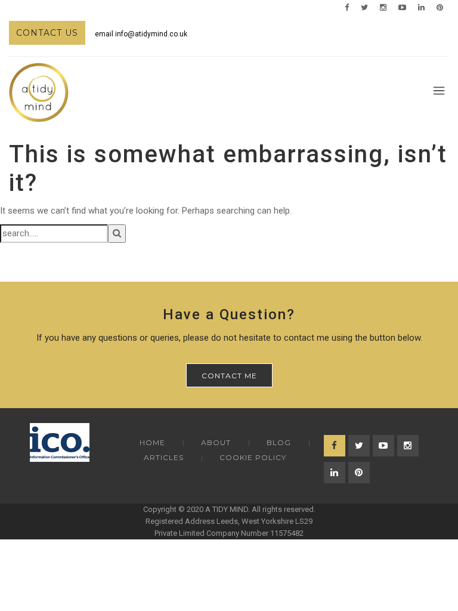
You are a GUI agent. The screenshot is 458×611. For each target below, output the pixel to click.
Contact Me (229, 375)
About (216, 442)
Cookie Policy (252, 457)
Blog (279, 442)
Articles (164, 457)
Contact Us (47, 32)
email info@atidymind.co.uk (141, 34)
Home (152, 442)
